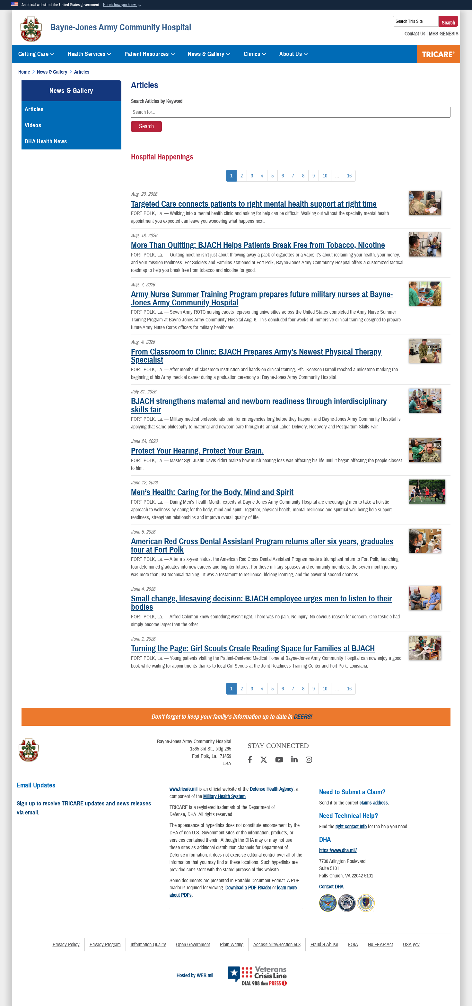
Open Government (193, 944)
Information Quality (148, 944)
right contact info (351, 826)
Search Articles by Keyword (156, 101)
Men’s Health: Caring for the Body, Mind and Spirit (212, 492)
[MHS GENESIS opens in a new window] (444, 34)
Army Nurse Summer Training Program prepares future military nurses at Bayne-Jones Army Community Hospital (262, 298)
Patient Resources (147, 54)
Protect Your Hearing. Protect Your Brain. (197, 450)
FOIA (353, 944)
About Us (290, 54)
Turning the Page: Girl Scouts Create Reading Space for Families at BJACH (253, 648)
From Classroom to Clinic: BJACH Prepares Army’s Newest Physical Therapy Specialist (256, 355)
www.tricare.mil (183, 789)
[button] (123, 5)
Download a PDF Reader (248, 888)
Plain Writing (231, 944)
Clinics (252, 54)
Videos (33, 125)
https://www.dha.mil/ (338, 850)
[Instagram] (309, 761)
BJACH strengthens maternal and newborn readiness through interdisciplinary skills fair (259, 405)
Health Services (86, 54)
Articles (34, 109)
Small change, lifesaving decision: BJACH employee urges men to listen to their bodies (261, 602)
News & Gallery (206, 54)
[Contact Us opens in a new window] (415, 34)
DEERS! (302, 716)
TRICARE (438, 54)
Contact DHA (331, 887)
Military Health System (224, 796)
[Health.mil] (347, 902)
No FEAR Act (380, 944)
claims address (374, 803)
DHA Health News (46, 141)
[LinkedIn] (294, 761)
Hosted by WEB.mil (195, 975)
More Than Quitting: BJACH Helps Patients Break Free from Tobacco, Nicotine (258, 245)
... (337, 176)
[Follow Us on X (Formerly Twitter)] (263, 761)
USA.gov (411, 944)
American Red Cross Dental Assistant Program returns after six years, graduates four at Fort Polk (262, 545)
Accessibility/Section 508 (277, 944)
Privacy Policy (66, 944)
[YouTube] (279, 761)
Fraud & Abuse (324, 944)
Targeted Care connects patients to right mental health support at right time (254, 204)
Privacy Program (105, 944)
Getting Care (33, 54)
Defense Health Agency (271, 789)
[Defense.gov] (328, 902)
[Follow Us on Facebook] (250, 761)
